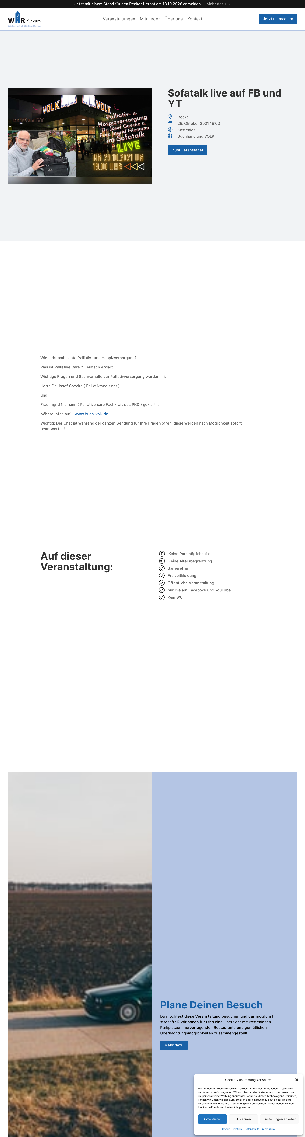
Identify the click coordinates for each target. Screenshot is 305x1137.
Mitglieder (150, 19)
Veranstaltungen (119, 19)
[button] (297, 1080)
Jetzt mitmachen (278, 19)
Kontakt (194, 19)
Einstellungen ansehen (279, 1119)
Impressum (268, 1129)
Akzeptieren (212, 1119)
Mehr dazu (173, 1045)
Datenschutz (252, 1129)
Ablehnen (244, 1119)
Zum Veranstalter (187, 150)
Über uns (174, 19)
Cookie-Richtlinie (232, 1129)
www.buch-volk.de (91, 414)
